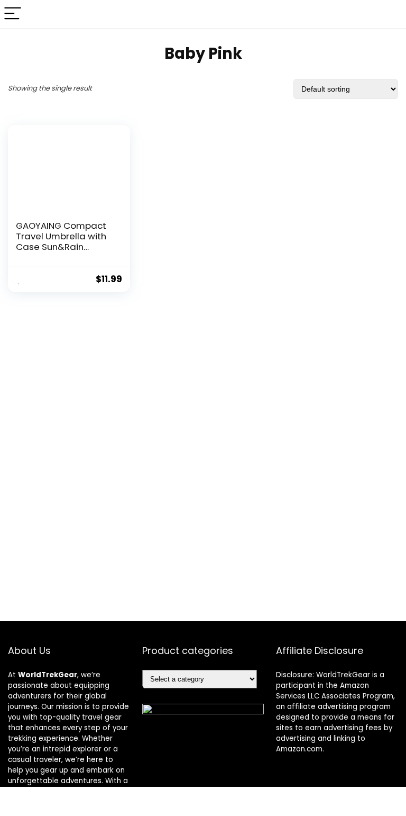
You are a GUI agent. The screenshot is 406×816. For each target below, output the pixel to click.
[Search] (389, 14)
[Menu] (12, 14)
